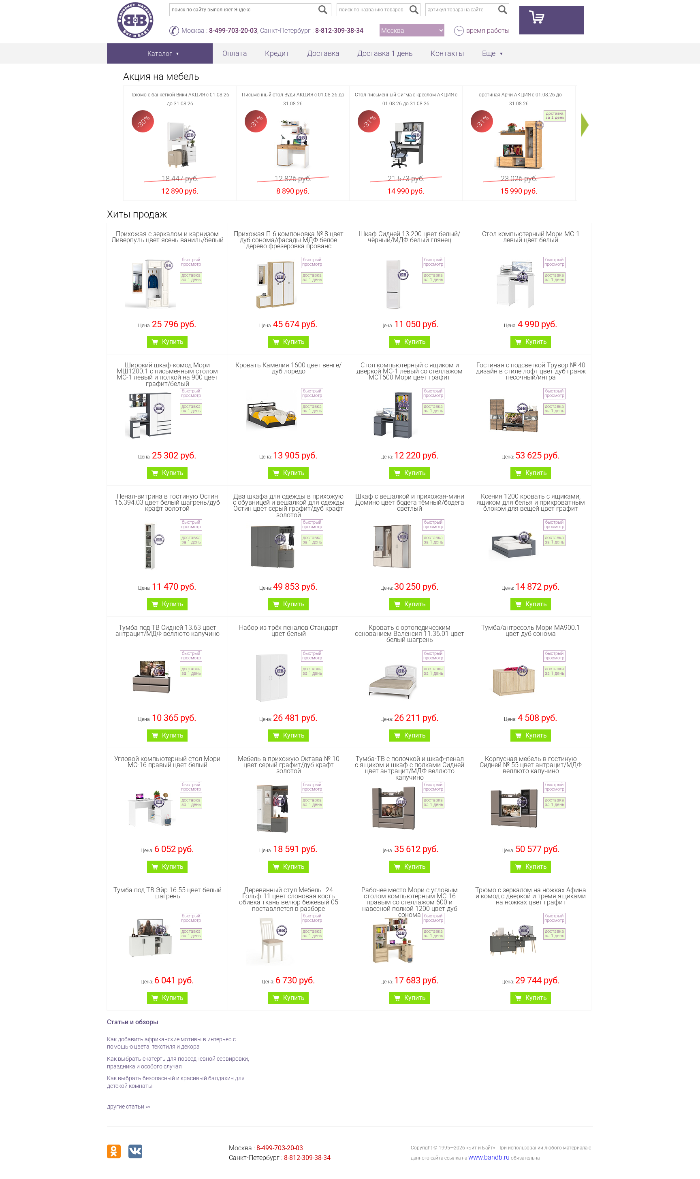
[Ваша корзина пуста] (551, 20)
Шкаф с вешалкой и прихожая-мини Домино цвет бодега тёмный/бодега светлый (409, 502)
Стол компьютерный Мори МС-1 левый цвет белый (531, 237)
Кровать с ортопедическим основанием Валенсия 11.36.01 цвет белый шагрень (409, 634)
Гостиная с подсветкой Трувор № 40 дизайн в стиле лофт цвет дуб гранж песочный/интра (531, 371)
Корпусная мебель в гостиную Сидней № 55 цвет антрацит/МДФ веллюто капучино (531, 765)
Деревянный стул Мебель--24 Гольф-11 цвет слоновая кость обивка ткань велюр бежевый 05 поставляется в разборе (288, 899)
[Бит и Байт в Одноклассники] (114, 1151)
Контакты (447, 53)
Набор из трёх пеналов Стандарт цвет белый (288, 630)
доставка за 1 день (555, 115)
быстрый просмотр (191, 262)
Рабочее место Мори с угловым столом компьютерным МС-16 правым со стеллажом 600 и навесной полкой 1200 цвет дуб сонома (409, 902)
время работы (488, 30)
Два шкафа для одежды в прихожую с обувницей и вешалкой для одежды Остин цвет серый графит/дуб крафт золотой (288, 505)
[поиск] (414, 10)
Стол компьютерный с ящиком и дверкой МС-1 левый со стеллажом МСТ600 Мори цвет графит (409, 371)
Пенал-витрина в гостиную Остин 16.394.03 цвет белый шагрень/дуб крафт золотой (167, 502)
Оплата (234, 53)
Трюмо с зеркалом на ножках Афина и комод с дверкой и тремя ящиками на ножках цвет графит (530, 896)
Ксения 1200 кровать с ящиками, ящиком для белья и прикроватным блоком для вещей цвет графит (530, 502)
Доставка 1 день (385, 53)
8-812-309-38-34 (339, 30)
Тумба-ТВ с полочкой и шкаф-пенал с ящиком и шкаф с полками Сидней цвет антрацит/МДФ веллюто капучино (409, 768)
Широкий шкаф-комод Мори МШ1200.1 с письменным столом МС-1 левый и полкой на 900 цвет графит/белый (167, 374)
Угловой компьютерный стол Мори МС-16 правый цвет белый (167, 762)
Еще (488, 53)
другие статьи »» (128, 1106)
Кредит (277, 53)
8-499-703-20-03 (233, 30)
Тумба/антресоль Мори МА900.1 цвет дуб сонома (530, 630)
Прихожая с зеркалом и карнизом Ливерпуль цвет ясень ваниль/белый (167, 237)
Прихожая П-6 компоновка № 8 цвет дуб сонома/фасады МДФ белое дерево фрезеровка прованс (289, 240)
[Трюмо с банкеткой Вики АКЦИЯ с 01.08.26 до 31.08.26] (180, 144)
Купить (173, 341)
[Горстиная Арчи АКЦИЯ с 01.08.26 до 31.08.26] (519, 144)
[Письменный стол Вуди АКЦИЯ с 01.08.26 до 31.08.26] (293, 144)
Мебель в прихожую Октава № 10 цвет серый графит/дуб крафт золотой (288, 765)
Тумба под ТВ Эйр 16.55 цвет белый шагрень (167, 893)
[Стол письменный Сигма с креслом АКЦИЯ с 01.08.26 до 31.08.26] (406, 144)
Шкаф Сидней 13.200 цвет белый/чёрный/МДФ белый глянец (409, 237)
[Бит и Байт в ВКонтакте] (135, 1151)
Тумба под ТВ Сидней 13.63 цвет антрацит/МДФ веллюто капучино (167, 630)
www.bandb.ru (489, 1157)
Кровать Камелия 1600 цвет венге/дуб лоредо (288, 368)
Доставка (323, 53)
